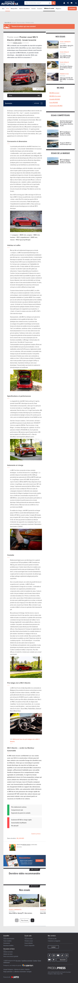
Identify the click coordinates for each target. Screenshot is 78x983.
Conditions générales (27, 960)
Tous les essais (29, 939)
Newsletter (63, 960)
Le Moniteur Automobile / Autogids (22, 972)
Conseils (33, 8)
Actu (3, 8)
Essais (7, 8)
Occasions (39, 8)
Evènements (6, 943)
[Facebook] (49, 955)
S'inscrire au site (52, 939)
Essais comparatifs (29, 945)
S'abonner (72, 8)
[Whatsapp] (66, 955)
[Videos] (49, 959)
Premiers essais (29, 941)
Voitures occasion (8, 952)
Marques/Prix (14, 8)
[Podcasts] (53, 959)
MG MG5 (21, 838)
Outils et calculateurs (24, 8)
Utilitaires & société (49, 8)
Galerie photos (36, 834)
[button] (32, 920)
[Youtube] (58, 955)
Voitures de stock (7, 954)
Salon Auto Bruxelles (8, 939)
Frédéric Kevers (17, 43)
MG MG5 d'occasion (55, 96)
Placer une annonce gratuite (10, 956)
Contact (53, 947)
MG (18, 838)
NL (76, 3)
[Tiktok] (62, 955)
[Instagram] (53, 955)
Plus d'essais (24, 920)
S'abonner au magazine (54, 941)
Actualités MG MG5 (54, 99)
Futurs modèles (7, 941)
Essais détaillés (29, 943)
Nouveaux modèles (8, 945)
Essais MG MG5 (53, 102)
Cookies (35, 960)
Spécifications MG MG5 (55, 106)
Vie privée (18, 960)
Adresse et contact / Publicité (21, 969)
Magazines (58, 8)
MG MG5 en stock (54, 93)
